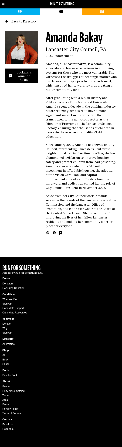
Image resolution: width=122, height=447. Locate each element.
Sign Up (7, 303)
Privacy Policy (10, 409)
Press (5, 404)
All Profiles (8, 344)
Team (5, 395)
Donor (6, 278)
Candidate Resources (14, 312)
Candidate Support (13, 308)
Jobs (5, 400)
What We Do (9, 299)
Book (5, 359)
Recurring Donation (13, 288)
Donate (6, 323)
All (3, 355)
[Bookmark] (61, 233)
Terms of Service (11, 413)
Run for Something (62, 4)
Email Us (7, 424)
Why (4, 328)
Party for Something (13, 391)
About (6, 381)
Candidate (8, 294)
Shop (5, 350)
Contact (7, 419)
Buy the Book (9, 375)
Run (20, 11)
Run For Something (21, 268)
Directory (8, 338)
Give (102, 11)
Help (61, 11)
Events (6, 386)
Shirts (5, 364)
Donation (7, 283)
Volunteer (8, 318)
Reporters (8, 429)
